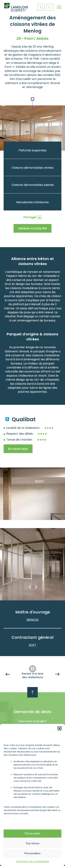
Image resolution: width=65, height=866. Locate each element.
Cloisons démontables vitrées (33, 168)
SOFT (32, 645)
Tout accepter (32, 833)
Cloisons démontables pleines (32, 185)
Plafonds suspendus (33, 150)
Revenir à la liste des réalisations (32, 675)
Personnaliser (32, 853)
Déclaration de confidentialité (32, 861)
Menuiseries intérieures (32, 202)
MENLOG (33, 620)
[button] (59, 728)
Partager (30, 217)
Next (36, 587)
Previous (29, 587)
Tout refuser (33, 843)
